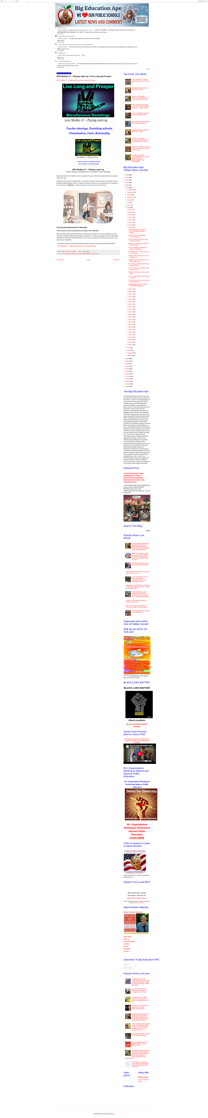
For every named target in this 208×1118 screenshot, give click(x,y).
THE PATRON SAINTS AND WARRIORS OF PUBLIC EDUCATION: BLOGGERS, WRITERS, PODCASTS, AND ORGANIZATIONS (134, 478)
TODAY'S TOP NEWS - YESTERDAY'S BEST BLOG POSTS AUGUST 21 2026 (140, 140)
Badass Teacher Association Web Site (137, 898)
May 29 (131, 214)
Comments (129, 967)
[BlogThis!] (84, 251)
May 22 (131, 291)
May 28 (131, 217)
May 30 (131, 212)
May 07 (131, 329)
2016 (127, 368)
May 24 (131, 227)
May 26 (131, 222)
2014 (127, 374)
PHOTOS (126, 946)
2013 (127, 376)
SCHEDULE (127, 944)
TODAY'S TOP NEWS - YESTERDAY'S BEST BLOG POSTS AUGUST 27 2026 (75, 30)
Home (88, 259)
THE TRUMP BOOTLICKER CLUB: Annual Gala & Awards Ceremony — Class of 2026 (140, 106)
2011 (127, 381)
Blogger (112, 1114)
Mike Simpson (144, 1077)
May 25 (131, 225)
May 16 (131, 306)
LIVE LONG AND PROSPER (83, 253)
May (128, 207)
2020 (127, 358)
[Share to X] (86, 251)
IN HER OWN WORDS (129, 941)
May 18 (131, 301)
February (130, 353)
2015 (127, 371)
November (130, 192)
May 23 (131, 289)
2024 (127, 180)
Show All (148, 69)
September (130, 197)
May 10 (131, 322)
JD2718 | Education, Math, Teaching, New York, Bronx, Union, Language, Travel (75, 44)
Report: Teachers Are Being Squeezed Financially (69, 55)
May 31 (131, 209)
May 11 (131, 319)
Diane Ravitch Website (133, 912)
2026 (127, 175)
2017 (127, 366)
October (129, 195)
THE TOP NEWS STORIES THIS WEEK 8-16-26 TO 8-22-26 (140, 81)
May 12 (131, 317)
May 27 (131, 220)
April (128, 348)
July (128, 202)
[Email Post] (79, 251)
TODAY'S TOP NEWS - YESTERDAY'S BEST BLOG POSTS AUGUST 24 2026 (140, 98)
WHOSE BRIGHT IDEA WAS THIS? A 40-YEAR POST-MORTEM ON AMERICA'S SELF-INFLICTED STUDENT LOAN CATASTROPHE (140, 546)
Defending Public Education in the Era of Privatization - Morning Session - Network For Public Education (137, 587)
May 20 (131, 296)
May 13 (131, 314)
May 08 (131, 327)
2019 (127, 361)
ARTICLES (126, 939)
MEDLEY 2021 (95, 253)
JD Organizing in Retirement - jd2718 (66, 36)
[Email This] (82, 251)
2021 (127, 187)
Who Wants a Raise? (62, 38)
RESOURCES (127, 949)
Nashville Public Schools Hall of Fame (66, 63)
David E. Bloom (71, 253)
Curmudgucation (61, 53)
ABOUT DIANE (127, 936)
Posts (127, 964)
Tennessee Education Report (64, 61)
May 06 (131, 332)
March (129, 350)
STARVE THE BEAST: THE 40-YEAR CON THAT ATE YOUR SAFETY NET (141, 148)
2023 (127, 182)
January (129, 355)
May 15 (131, 309)
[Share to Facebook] (87, 251)
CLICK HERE (137, 837)
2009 (127, 386)
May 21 (131, 294)
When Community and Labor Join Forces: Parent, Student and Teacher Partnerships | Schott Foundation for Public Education (140, 556)
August (129, 200)
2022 (127, 185)
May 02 (131, 342)
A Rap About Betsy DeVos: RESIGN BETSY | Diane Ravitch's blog (139, 1043)
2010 (127, 384)
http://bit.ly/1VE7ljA (138, 902)
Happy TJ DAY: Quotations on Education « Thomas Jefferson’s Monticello (140, 1007)
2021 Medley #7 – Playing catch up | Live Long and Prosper (76, 80)
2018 (127, 363)
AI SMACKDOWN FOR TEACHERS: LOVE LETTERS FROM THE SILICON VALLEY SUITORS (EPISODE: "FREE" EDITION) (141, 982)
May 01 (131, 344)
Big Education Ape (62, 27)
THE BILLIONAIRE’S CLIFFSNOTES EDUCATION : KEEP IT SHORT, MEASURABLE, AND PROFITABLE (141, 158)
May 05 (131, 334)
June (128, 205)
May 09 (131, 324)
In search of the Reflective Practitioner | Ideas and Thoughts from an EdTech (139, 990)
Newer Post (60, 259)
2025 (127, 177)
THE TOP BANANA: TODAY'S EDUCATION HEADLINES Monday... (137, 231)
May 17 (131, 304)
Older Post (116, 259)
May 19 (131, 299)
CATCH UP (64, 253)
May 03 (131, 339)
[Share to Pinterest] (89, 251)
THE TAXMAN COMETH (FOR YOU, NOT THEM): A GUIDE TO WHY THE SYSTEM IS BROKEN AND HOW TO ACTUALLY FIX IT (141, 1027)
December (130, 189)
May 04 (131, 337)
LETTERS (126, 951)
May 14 (131, 312)
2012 (127, 379)
